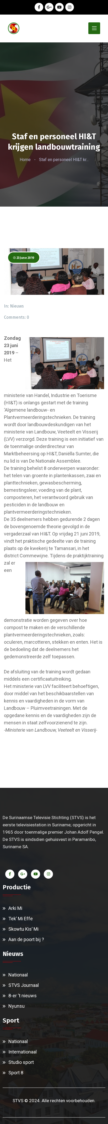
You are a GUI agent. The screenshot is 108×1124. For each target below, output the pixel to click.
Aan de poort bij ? (26, 939)
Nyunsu (16, 1006)
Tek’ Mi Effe (20, 918)
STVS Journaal (23, 985)
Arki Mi (15, 908)
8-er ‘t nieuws (22, 995)
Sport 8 (15, 1072)
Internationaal (22, 1052)
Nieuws (17, 306)
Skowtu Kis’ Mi (23, 929)
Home (25, 159)
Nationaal (18, 975)
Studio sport (21, 1062)
